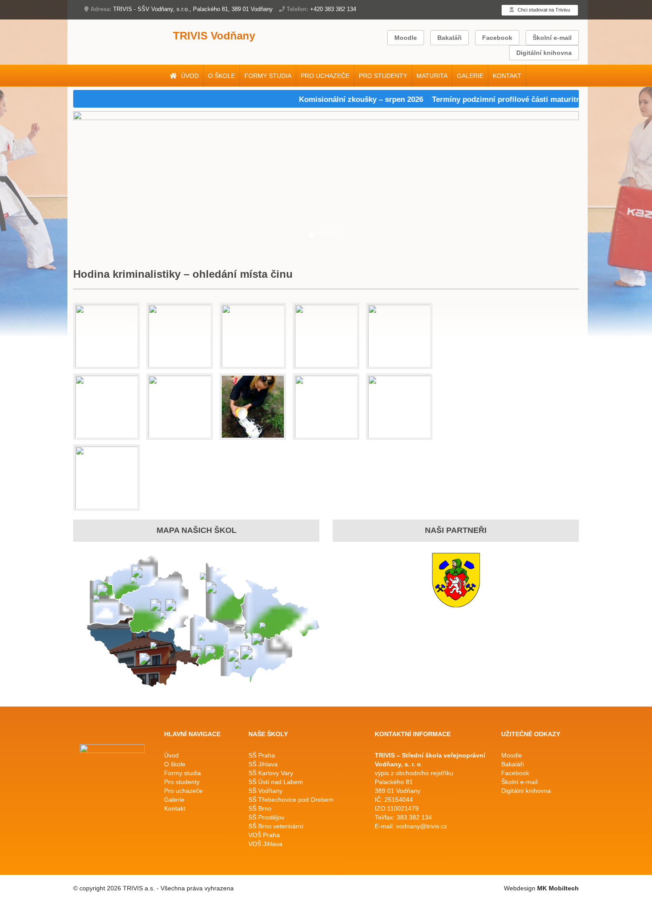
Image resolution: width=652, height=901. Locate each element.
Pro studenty (383, 75)
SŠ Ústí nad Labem (275, 781)
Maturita (432, 75)
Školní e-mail (552, 37)
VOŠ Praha (264, 835)
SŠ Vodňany (265, 790)
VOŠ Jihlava (265, 843)
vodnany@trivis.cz (421, 826)
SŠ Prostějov (266, 817)
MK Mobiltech (558, 888)
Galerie (470, 75)
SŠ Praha (261, 755)
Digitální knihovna (544, 52)
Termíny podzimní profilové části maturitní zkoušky (507, 99)
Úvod (189, 75)
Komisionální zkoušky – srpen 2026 (345, 99)
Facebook (497, 37)
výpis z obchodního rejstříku (414, 773)
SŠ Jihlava (263, 764)
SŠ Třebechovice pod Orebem (291, 799)
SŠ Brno (259, 808)
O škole (221, 75)
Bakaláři (449, 37)
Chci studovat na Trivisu (543, 9)
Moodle (405, 37)
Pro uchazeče (325, 75)
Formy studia (267, 75)
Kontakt (507, 75)
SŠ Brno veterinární (275, 826)
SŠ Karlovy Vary (270, 773)
